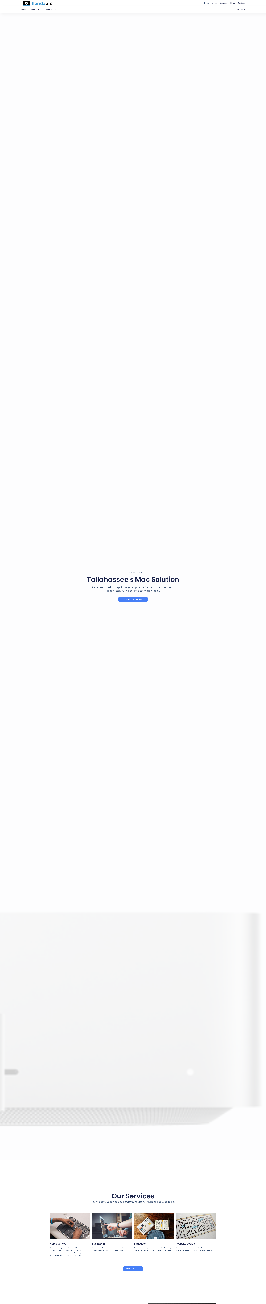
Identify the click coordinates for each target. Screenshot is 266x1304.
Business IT (98, 1243)
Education (140, 1243)
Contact (241, 3)
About (214, 3)
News (232, 3)
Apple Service (58, 1243)
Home (206, 3)
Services (223, 3)
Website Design (185, 1243)
